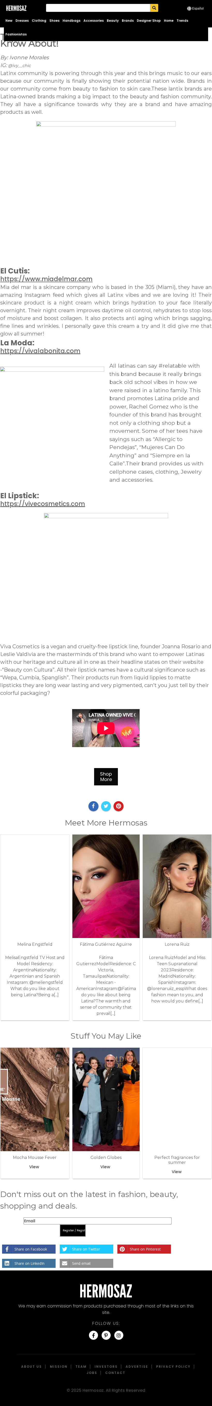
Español (198, 8)
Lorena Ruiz (177, 944)
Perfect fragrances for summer (177, 1160)
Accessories (94, 20)
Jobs (92, 1373)
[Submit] (154, 8)
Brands (128, 20)
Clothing (39, 20)
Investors (106, 1366)
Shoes (54, 20)
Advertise (137, 1366)
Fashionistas (16, 34)
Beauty (113, 20)
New (8, 20)
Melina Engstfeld (34, 944)
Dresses (22, 20)
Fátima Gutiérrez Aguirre (106, 944)
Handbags (71, 20)
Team (81, 1366)
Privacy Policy (173, 1366)
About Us (31, 1366)
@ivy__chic (19, 65)
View (34, 1167)
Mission (58, 1366)
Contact (115, 1373)
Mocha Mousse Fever (35, 1157)
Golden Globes (106, 1157)
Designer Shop (149, 20)
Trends (182, 20)
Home (168, 20)
